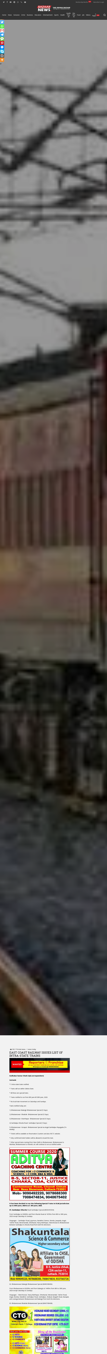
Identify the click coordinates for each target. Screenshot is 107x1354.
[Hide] (1, 64)
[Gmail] (2, 30)
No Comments (60, 557)
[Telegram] (2, 35)
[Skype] (2, 51)
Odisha (57, 542)
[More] (2, 60)
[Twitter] (2, 22)
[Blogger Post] (2, 56)
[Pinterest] (2, 43)
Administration (38, 542)
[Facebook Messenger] (2, 47)
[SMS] (2, 39)
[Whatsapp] (2, 26)
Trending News (68, 542)
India (49, 542)
